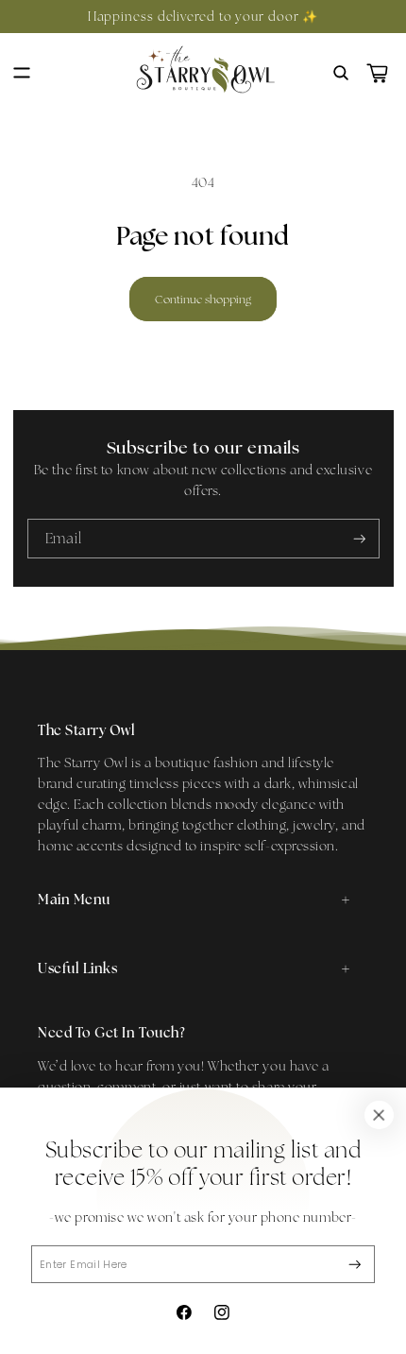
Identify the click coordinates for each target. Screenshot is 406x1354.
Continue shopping (203, 299)
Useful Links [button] (77, 968)
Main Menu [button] (74, 899)
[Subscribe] (355, 1264)
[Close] (379, 1115)
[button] (22, 73)
